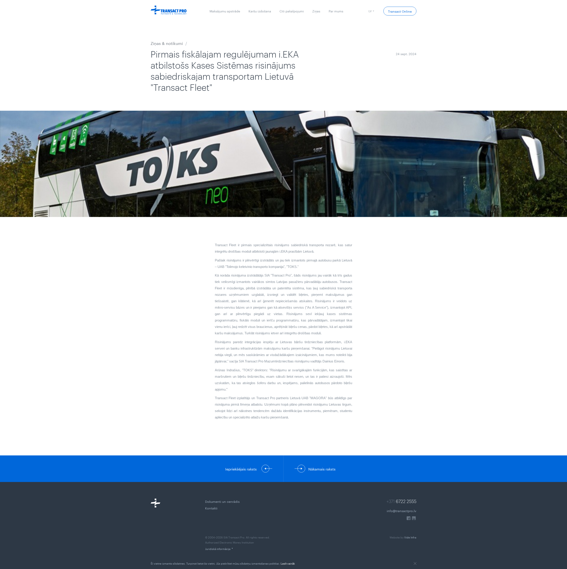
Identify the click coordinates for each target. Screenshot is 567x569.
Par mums (336, 10)
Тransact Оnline (400, 11)
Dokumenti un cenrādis (222, 501)
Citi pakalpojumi (292, 10)
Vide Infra (403, 537)
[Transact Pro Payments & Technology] (168, 11)
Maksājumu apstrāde (225, 10)
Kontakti (211, 507)
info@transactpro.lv (401, 510)
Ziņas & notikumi (167, 43)
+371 (401, 501)
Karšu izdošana (260, 10)
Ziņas (316, 10)
